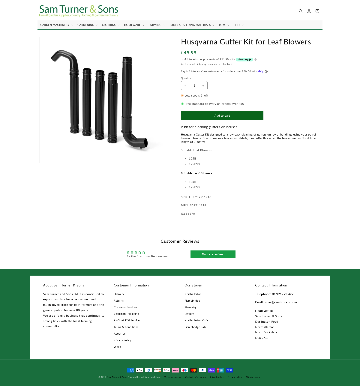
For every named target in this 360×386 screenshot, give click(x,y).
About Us (120, 333)
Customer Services (125, 307)
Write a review (213, 254)
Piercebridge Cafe (195, 327)
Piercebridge (192, 300)
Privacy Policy (122, 340)
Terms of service (173, 377)
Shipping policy (254, 377)
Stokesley (190, 307)
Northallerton (193, 294)
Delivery (119, 294)
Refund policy (217, 377)
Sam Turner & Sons (117, 377)
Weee (117, 346)
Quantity (186, 78)
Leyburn (189, 313)
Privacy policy (234, 377)
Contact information (195, 377)
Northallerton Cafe (196, 320)
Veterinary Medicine (126, 313)
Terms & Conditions (126, 327)
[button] (56, 24)
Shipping (201, 64)
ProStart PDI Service (127, 320)
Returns (119, 300)
